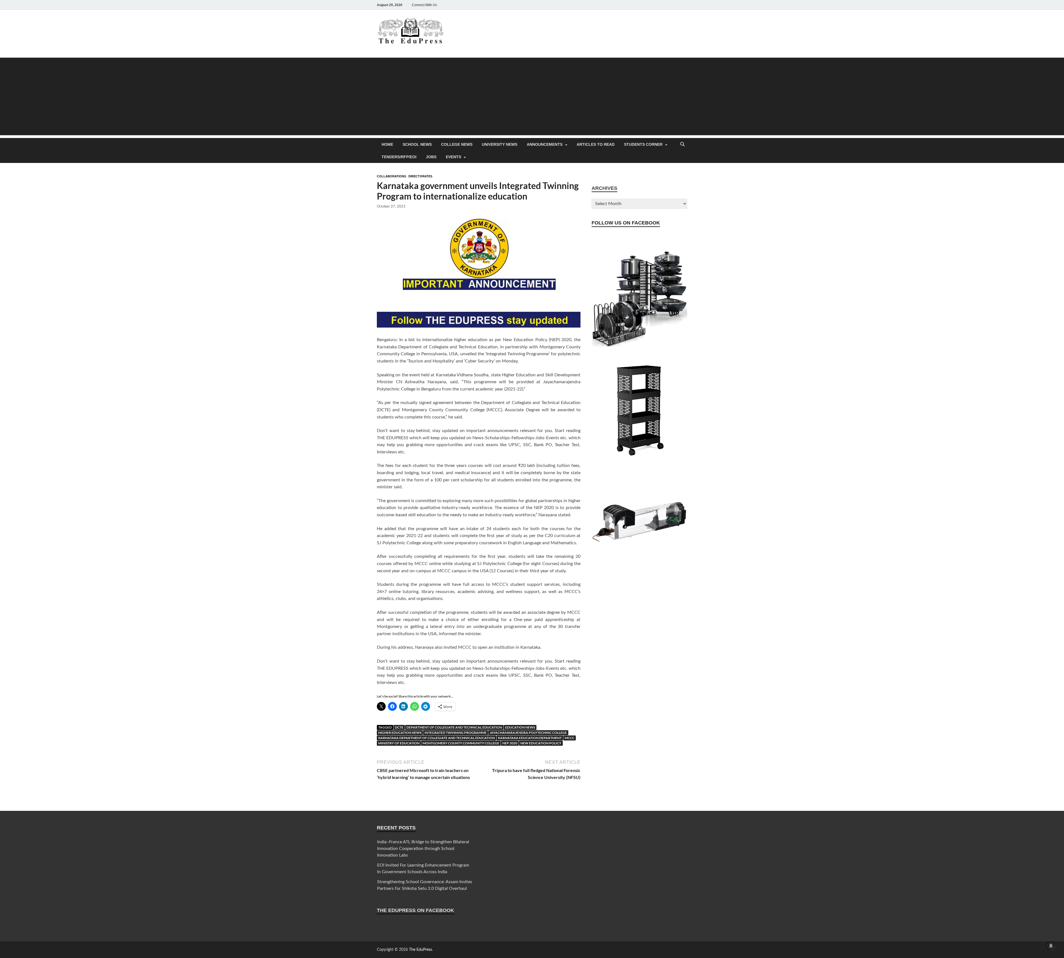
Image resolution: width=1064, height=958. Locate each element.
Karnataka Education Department (530, 738)
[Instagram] (652, 5)
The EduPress (420, 950)
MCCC (569, 738)
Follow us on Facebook (626, 223)
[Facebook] (645, 5)
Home (387, 144)
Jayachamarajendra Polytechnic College (528, 732)
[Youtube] (676, 5)
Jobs (431, 157)
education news (520, 727)
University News (499, 144)
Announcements (544, 144)
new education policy (540, 743)
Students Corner (643, 144)
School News (417, 144)
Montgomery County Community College (461, 743)
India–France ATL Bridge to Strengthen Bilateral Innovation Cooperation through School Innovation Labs (423, 848)
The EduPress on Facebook (415, 910)
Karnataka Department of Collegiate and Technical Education (436, 738)
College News (456, 144)
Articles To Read (596, 144)
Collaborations (391, 176)
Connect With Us (424, 5)
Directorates (420, 176)
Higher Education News (399, 732)
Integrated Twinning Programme (455, 732)
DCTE (399, 727)
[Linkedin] (668, 5)
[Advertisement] (532, 96)
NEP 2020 (509, 743)
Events (453, 157)
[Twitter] (660, 5)
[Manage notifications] (1051, 945)
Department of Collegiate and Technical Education (454, 727)
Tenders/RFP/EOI (399, 157)
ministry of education (399, 743)
